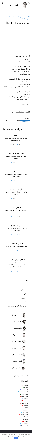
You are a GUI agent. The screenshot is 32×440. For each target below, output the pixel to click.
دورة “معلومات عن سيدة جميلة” (16, 306)
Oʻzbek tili (25, 426)
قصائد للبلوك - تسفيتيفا (16, 207)
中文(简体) (24, 396)
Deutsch (25, 405)
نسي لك (16, 171)
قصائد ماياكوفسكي (18, 361)
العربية (26, 387)
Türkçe (26, 421)
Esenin (14, 315)
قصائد (24, 302)
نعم (16, 437)
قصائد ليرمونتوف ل (18, 348)
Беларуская (24, 394)
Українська (24, 423)
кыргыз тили (24, 414)
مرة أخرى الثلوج (16, 225)
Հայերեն (25, 389)
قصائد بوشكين (16, 341)
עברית (26, 408)
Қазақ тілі (25, 412)
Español (25, 419)
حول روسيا (23, 298)
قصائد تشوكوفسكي (18, 354)
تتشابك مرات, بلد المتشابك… (16, 153)
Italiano (25, 410)
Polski (26, 417)
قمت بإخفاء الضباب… (16, 243)
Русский (25, 385)
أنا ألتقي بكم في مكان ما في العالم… (16, 261)
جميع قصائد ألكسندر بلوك (20, 112)
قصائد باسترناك (16, 335)
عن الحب (23, 294)
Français (25, 401)
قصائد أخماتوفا (16, 321)
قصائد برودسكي (17, 368)
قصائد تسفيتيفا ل (17, 328)
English (25, 398)
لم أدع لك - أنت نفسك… (16, 189)
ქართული (24, 403)
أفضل (24, 285)
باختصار (24, 289)
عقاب (16, 135)
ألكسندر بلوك (13, 5)
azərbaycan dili (23, 392)
